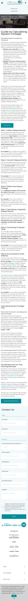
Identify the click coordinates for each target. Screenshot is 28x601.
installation (13, 265)
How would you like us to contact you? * (12, 443)
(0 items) (25, 2)
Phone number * (6, 452)
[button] (14, 447)
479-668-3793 (14, 11)
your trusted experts (14, 110)
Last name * (5, 429)
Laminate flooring (6, 275)
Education (6, 579)
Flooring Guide (13, 16)
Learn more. (19, 593)
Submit (14, 516)
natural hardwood (15, 374)
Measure (21, 16)
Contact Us (7, 125)
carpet (24, 280)
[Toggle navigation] (2, 3)
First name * (5, 419)
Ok (14, 595)
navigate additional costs (8, 386)
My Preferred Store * (7, 480)
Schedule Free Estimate (11, 401)
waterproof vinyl (12, 375)
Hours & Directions (14, 537)
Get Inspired (7, 573)
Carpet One (4, 16)
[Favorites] (22, 2)
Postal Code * (5, 471)
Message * (4, 489)
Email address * (5, 461)
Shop (4, 566)
